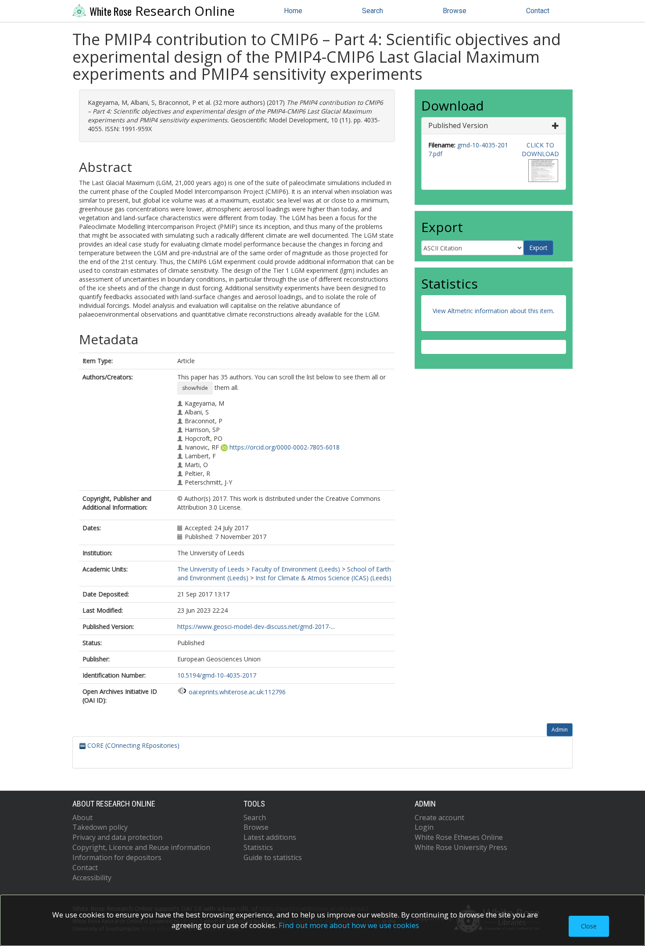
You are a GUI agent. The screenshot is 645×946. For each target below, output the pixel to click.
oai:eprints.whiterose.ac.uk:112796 (237, 692)
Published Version (458, 125)
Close (589, 926)
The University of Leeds (210, 569)
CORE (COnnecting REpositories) (132, 745)
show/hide (195, 388)
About (82, 817)
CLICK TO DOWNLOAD (540, 149)
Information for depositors (116, 857)
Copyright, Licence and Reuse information (141, 847)
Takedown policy (100, 827)
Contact (537, 11)
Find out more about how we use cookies (349, 925)
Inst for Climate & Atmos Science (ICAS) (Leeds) (323, 578)
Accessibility (91, 877)
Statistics (258, 847)
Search (372, 11)
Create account (439, 817)
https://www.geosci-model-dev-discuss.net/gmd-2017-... (256, 626)
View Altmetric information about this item (493, 311)
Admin (560, 729)
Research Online (162, 11)
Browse (454, 11)
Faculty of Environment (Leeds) (295, 569)
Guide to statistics (273, 857)
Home (293, 11)
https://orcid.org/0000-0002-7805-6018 (284, 447)
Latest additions (270, 837)
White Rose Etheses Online (459, 837)
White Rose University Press (461, 847)
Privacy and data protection (117, 837)
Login (424, 827)
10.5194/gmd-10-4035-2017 (216, 675)
